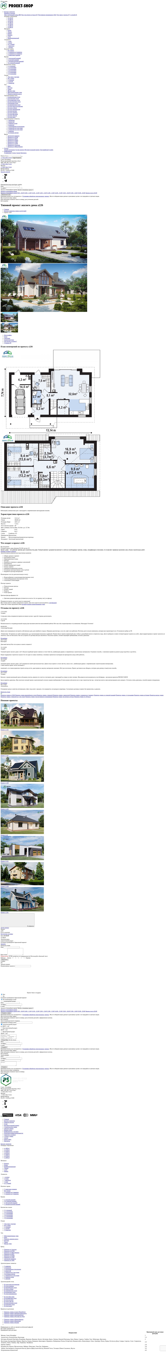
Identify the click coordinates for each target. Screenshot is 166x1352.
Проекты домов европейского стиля (25, 695)
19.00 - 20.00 (81, 193)
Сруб (9, 36)
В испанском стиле (13, 98)
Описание (7, 338)
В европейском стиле (14, 97)
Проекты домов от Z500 (8, 695)
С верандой (11, 122)
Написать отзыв (5, 692)
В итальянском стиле (14, 100)
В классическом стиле (14, 101)
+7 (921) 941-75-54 (6, 157)
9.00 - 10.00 (20, 193)
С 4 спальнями (12, 70)
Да (3, 996)
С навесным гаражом (14, 55)
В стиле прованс (12, 112)
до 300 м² (10, 22)
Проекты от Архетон (14, 145)
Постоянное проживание (47, 15)
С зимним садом (12, 123)
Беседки (10, 87)
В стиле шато (11, 117)
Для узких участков (13, 77)
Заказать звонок (5, 172)
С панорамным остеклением (16, 126)
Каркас (10, 33)
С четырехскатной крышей (16, 61)
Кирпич (10, 35)
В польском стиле (13, 103)
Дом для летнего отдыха (29, 15)
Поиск (2, 156)
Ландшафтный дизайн (46, 150)
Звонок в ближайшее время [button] (9, 191)
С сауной (73, 15)
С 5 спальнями (12, 72)
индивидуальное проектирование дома (33, 604)
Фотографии (8, 335)
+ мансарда (11, 46)
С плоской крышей (13, 60)
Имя (2, 186)
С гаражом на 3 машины (15, 53)
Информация (8, 151)
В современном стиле (14, 105)
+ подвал (10, 47)
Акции (18, 153)
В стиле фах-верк (13, 114)
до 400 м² (10, 25)
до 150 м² (10, 18)
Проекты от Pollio (13, 140)
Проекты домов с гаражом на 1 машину (82, 695)
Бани (9, 86)
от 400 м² (10, 27)
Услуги (6, 148)
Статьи (14, 153)
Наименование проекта (8, 966)
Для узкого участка (62, 15)
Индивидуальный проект (32, 150)
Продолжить (4, 959)
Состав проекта (19, 150)
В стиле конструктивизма (15, 106)
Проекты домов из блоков (141, 695)
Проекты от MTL (13, 139)
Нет (4, 994)
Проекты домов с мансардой (61, 695)
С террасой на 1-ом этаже (15, 128)
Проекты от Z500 (13, 143)
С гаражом (11, 80)
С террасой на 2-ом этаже (15, 129)
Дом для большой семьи (12, 15)
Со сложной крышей (14, 63)
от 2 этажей (11, 44)
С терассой (11, 83)
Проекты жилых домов (156, 695)
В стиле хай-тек (12, 115)
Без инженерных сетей (9, 999)
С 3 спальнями (12, 69)
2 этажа (10, 43)
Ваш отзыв (4, 954)
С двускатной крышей (14, 58)
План (5, 336)
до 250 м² (10, 21)
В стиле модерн (12, 111)
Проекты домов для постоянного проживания (38, 696)
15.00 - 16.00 (66, 193)
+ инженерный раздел (9, 1001)
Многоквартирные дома (15, 92)
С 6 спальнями (12, 74)
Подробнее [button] (4, 638)
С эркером (11, 131)
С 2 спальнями (12, 67)
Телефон (3, 188)
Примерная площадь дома (8, 1022)
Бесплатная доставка (7, 934)
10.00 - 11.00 (27, 193)
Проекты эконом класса (15, 94)
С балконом (11, 120)
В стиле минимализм (14, 109)
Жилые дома (11, 91)
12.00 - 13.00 (43, 193)
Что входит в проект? (10, 341)
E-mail (2, 1006)
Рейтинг (3, 958)
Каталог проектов (9, 11)
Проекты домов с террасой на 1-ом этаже (13, 696)
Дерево (10, 32)
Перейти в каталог (9, 13)
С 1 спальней (11, 66)
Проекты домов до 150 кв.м (82, 696)
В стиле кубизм (12, 108)
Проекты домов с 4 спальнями (125, 695)
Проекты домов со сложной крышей (105, 695)
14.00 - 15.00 (58, 193)
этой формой (53, 603)
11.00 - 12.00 (35, 193)
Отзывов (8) (7, 343)
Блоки (9, 30)
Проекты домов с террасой (45, 695)
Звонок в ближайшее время (9, 189)
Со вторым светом (13, 132)
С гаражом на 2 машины (15, 52)
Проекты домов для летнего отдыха (63, 696)
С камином (11, 125)
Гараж (9, 89)
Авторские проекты (13, 136)
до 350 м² (10, 24)
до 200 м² (10, 19)
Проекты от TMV (13, 142)
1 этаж (9, 41)
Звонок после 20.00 (91, 193)
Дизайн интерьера (9, 150)
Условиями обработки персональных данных (35, 196)
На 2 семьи (11, 78)
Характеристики (9, 340)
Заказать (3, 944)
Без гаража (11, 50)
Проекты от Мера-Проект (15, 146)
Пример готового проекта (8, 551)
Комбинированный (13, 38)
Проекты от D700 (13, 137)
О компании (7, 153)
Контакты (23, 153)
